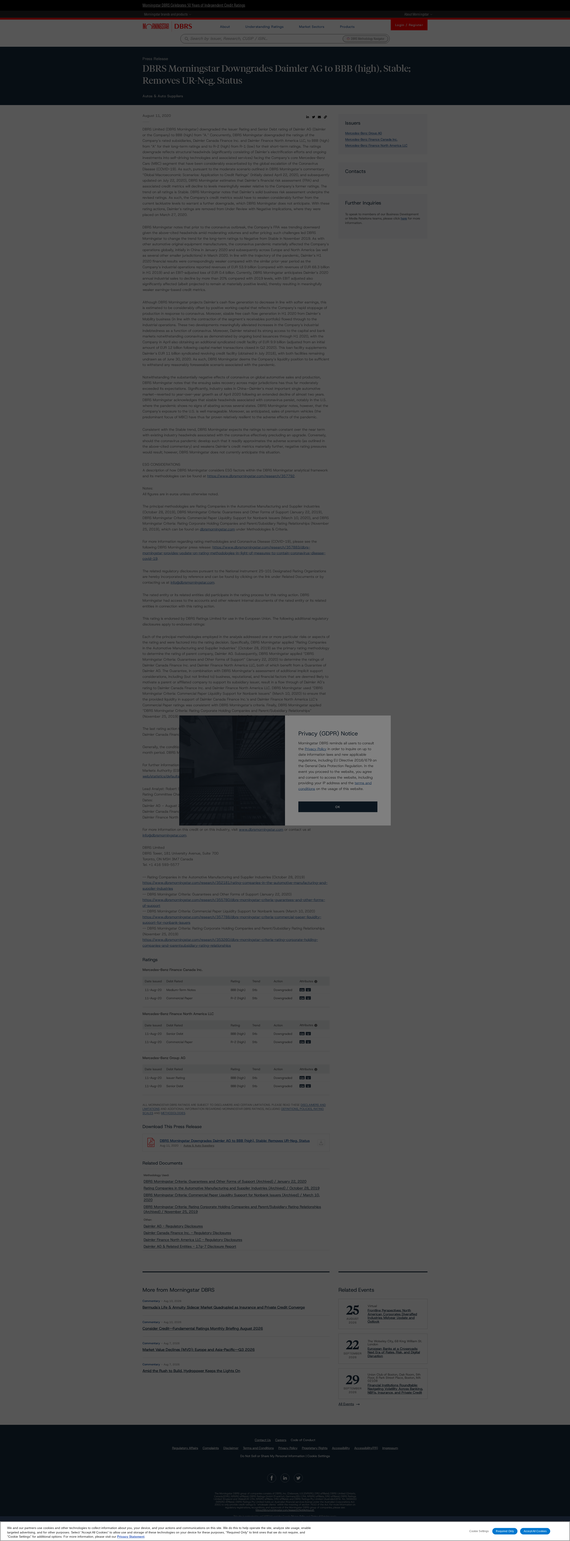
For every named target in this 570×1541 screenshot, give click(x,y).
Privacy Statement (131, 1536)
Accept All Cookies (535, 1531)
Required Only (505, 1531)
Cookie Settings (479, 1531)
